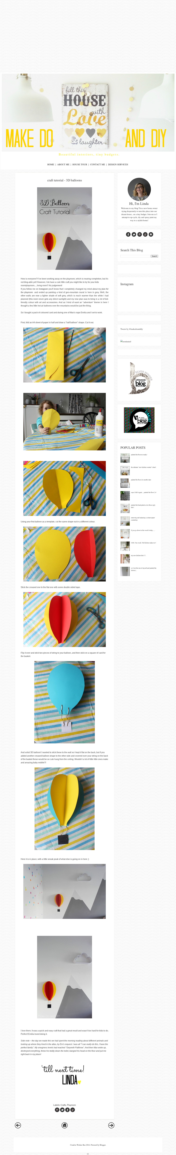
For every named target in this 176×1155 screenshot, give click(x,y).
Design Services (118, 164)
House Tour (79, 164)
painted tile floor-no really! (139, 454)
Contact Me (97, 164)
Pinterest (139, 234)
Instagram (43, 289)
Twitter (134, 234)
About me (63, 164)
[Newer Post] (18, 1127)
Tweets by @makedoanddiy (131, 329)
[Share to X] (62, 1110)
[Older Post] (111, 1127)
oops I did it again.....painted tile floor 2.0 (143, 492)
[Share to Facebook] (67, 1110)
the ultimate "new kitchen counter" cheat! (143, 467)
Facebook (128, 234)
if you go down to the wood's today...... (143, 530)
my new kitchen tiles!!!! (138, 555)
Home (50, 164)
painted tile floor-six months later (141, 480)
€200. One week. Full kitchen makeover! (143, 543)
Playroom (71, 1105)
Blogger (103, 1145)
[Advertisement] (88, 18)
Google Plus (145, 234)
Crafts (63, 1105)
